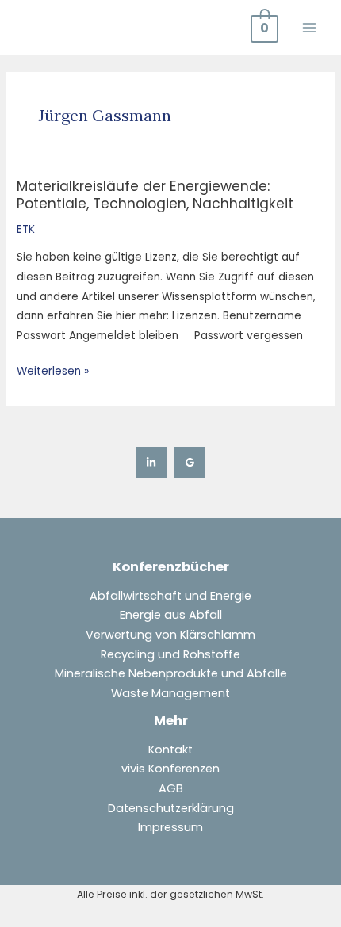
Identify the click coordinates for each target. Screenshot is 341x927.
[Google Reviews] (189, 462)
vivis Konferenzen (170, 768)
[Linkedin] (151, 462)
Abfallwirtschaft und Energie (170, 596)
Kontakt (170, 749)
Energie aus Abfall (171, 615)
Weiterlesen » (53, 370)
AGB (171, 788)
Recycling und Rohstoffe (170, 654)
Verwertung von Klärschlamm (170, 635)
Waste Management (170, 693)
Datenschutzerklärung (171, 808)
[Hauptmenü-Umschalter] (309, 27)
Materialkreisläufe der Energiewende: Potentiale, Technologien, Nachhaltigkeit (155, 194)
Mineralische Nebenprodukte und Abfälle (171, 673)
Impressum (170, 827)
